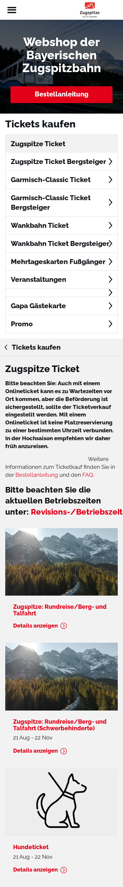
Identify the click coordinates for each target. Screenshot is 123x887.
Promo (22, 324)
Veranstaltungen (38, 279)
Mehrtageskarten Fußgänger (58, 261)
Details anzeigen (35, 625)
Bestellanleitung (62, 94)
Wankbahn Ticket (40, 225)
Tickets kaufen (35, 347)
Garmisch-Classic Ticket (51, 179)
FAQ (87, 474)
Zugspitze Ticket (38, 144)
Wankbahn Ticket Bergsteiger (60, 243)
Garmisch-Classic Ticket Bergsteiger (51, 203)
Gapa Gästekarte (38, 306)
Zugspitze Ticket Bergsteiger (58, 161)
